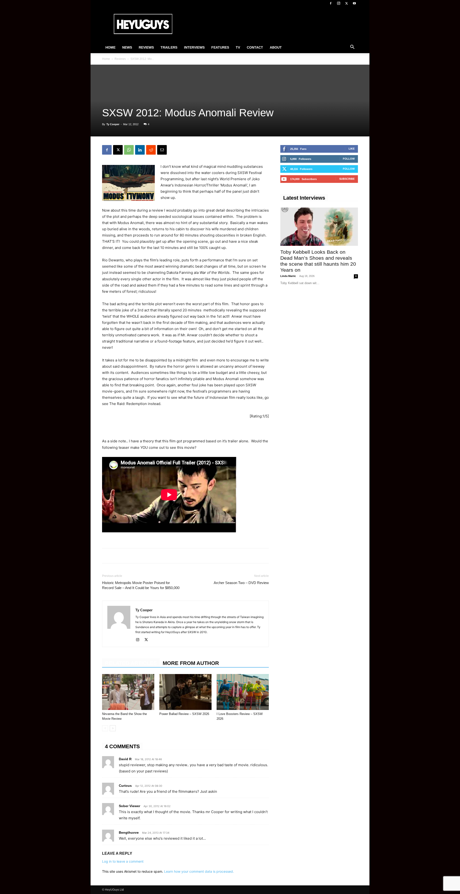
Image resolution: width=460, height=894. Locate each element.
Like (352, 148)
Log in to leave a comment (123, 861)
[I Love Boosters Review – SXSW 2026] (243, 692)
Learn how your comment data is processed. (199, 871)
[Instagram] (338, 3)
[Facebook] (330, 3)
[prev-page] (105, 728)
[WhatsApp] (129, 150)
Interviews (194, 47)
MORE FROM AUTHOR (191, 663)
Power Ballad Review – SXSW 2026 (184, 714)
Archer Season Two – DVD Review (241, 583)
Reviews (146, 47)
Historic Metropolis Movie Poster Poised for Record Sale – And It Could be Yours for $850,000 (140, 585)
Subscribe (347, 178)
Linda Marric (288, 276)
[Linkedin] (140, 150)
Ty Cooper (112, 124)
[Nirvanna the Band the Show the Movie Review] (128, 692)
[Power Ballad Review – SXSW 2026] (185, 692)
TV (238, 47)
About (276, 47)
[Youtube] (354, 3)
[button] (352, 48)
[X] (346, 3)
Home (110, 47)
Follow (349, 158)
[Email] (162, 150)
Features (220, 47)
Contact (255, 47)
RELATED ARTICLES (131, 663)
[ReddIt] (151, 150)
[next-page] (113, 728)
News (127, 47)
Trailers (169, 47)
